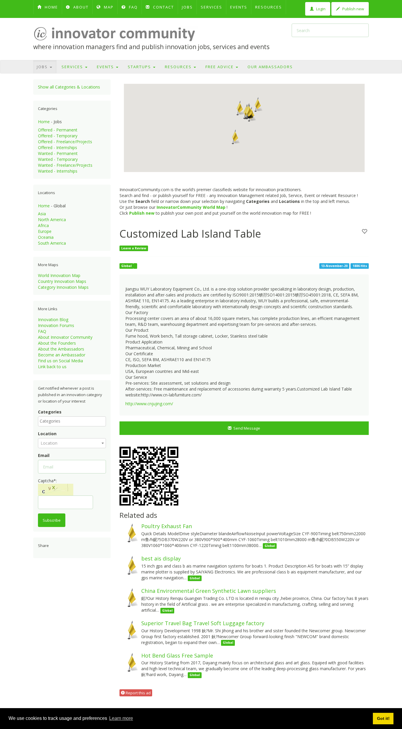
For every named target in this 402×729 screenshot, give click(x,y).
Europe (45, 231)
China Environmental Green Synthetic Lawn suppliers (208, 590)
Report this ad (138, 692)
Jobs (187, 7)
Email (43, 455)
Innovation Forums (56, 325)
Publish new (352, 8)
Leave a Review (133, 248)
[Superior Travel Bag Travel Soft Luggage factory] (128, 629)
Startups (140, 66)
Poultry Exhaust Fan (166, 526)
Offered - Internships (57, 147)
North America (52, 219)
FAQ (132, 7)
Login (320, 8)
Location (47, 433)
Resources (268, 7)
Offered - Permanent (57, 130)
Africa (43, 225)
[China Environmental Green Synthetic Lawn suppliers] (128, 597)
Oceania (46, 237)
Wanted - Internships (57, 171)
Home (44, 121)
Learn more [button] (121, 718)
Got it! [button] (383, 718)
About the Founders (57, 343)
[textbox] (73, 421)
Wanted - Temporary (58, 159)
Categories (50, 412)
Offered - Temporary (57, 136)
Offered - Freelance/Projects (65, 141)
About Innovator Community (65, 337)
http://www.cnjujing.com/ (149, 403)
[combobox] (72, 421)
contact (163, 7)
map (108, 7)
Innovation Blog (53, 319)
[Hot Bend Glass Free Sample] (128, 661)
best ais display (161, 558)
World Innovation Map (59, 275)
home (50, 7)
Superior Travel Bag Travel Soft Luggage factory (202, 623)
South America (52, 243)
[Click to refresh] (55, 490)
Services (211, 7)
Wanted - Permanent (58, 153)
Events (238, 7)
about (80, 7)
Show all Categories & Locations (69, 87)
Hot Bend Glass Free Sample (177, 655)
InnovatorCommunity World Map (191, 207)
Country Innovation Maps (62, 281)
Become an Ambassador (61, 355)
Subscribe (52, 520)
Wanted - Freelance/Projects (65, 165)
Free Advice (220, 66)
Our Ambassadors (270, 66)
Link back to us (52, 366)
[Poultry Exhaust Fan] (128, 532)
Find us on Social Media (60, 360)
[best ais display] (128, 565)
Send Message (246, 428)
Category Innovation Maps (63, 287)
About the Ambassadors (61, 349)
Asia (42, 213)
